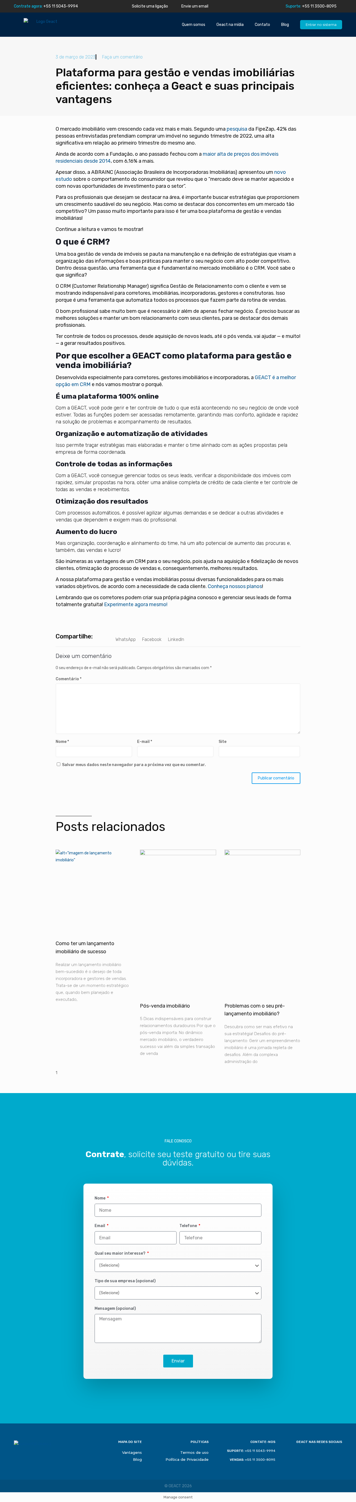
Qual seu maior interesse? (120, 1253)
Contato (262, 24)
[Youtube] (109, 6)
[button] (125, 636)
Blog (285, 24)
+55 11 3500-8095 (311, 6)
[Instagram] (93, 6)
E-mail (144, 741)
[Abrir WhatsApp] (342, 1487)
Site (222, 741)
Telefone (188, 1225)
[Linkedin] (101, 6)
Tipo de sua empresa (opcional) (125, 1281)
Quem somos (193, 24)
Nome (62, 741)
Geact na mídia (230, 24)
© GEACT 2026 (178, 1486)
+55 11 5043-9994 (46, 6)
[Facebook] (85, 6)
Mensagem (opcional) (115, 1308)
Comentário (68, 679)
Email (100, 1225)
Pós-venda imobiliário (165, 1006)
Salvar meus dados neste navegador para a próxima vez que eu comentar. (134, 764)
